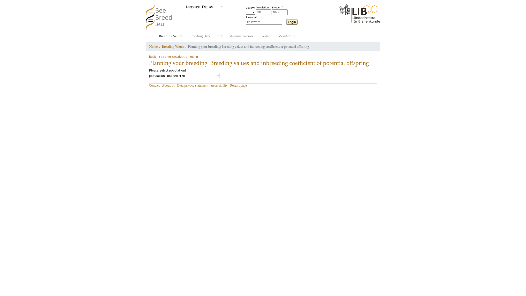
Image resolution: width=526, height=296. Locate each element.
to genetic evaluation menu (178, 56)
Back (152, 56)
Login (292, 22)
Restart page (238, 85)
